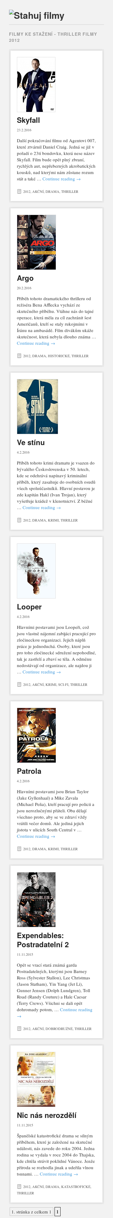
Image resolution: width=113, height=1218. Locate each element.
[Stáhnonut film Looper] (56, 571)
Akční (38, 191)
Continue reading (61, 179)
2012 (26, 191)
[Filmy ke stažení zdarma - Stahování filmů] (36, 15)
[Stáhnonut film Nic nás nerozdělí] (56, 1079)
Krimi (53, 520)
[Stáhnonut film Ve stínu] (56, 406)
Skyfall (28, 120)
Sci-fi (63, 684)
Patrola (29, 771)
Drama (52, 191)
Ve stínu (31, 442)
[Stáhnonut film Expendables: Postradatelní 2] (56, 899)
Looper (29, 606)
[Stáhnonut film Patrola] (56, 735)
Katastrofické (75, 1186)
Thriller (69, 191)
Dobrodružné (59, 1028)
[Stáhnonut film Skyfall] (56, 84)
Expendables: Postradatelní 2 (43, 939)
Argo (25, 278)
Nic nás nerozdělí (47, 1115)
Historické (59, 355)
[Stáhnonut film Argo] (56, 242)
